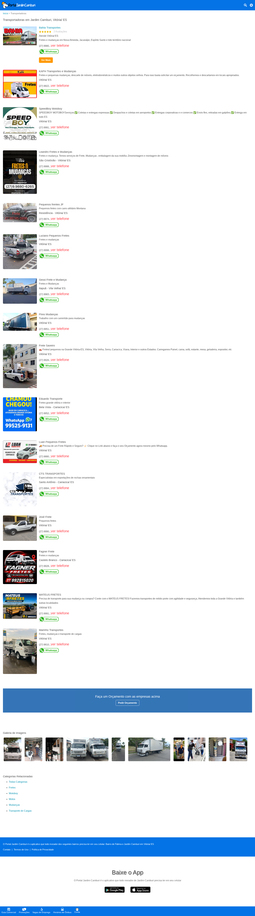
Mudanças (14, 805)
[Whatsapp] (144, 52)
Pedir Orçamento (127, 703)
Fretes (12, 787)
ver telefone (60, 45)
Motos (12, 799)
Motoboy (13, 793)
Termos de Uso (21, 849)
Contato (6, 849)
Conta (77, 912)
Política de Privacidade (43, 849)
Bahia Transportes (50, 27)
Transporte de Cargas (20, 811)
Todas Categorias (18, 782)
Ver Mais (46, 60)
